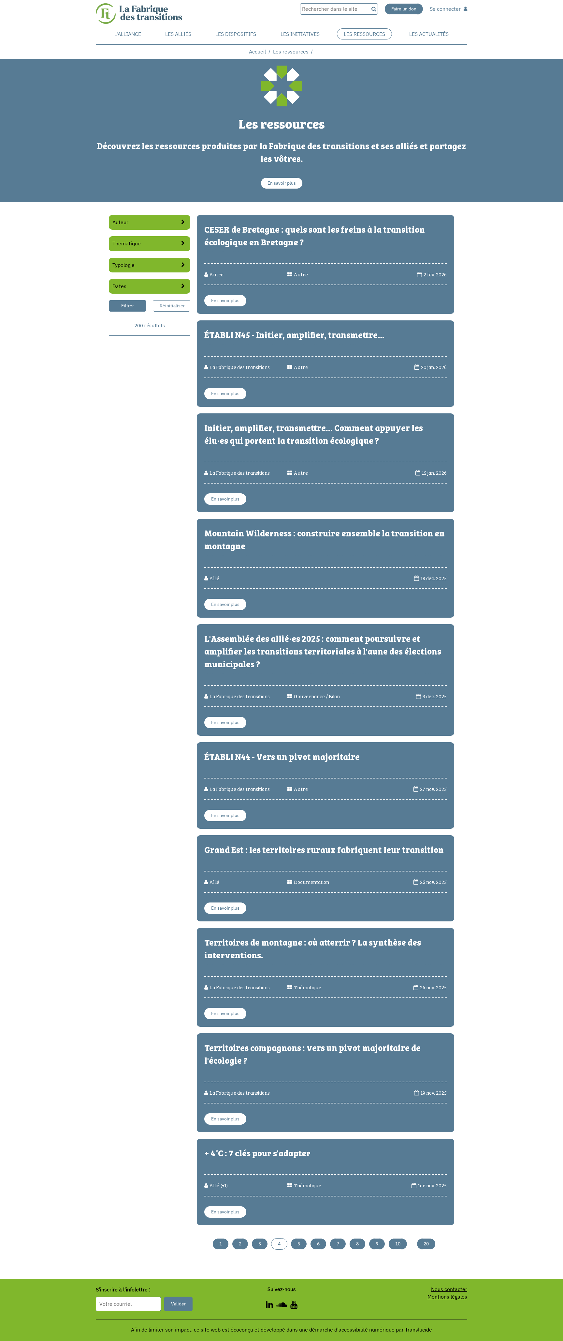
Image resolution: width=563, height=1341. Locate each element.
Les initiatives (300, 34)
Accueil (257, 51)
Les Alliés (178, 34)
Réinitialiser (172, 306)
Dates (119, 286)
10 (397, 1244)
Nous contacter (449, 1289)
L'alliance (127, 34)
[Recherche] (373, 9)
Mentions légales (447, 1296)
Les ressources (364, 34)
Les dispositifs (235, 34)
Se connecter (446, 9)
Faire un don (403, 9)
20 (426, 1244)
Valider (178, 1304)
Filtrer (127, 306)
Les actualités (429, 34)
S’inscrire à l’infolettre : (123, 1289)
